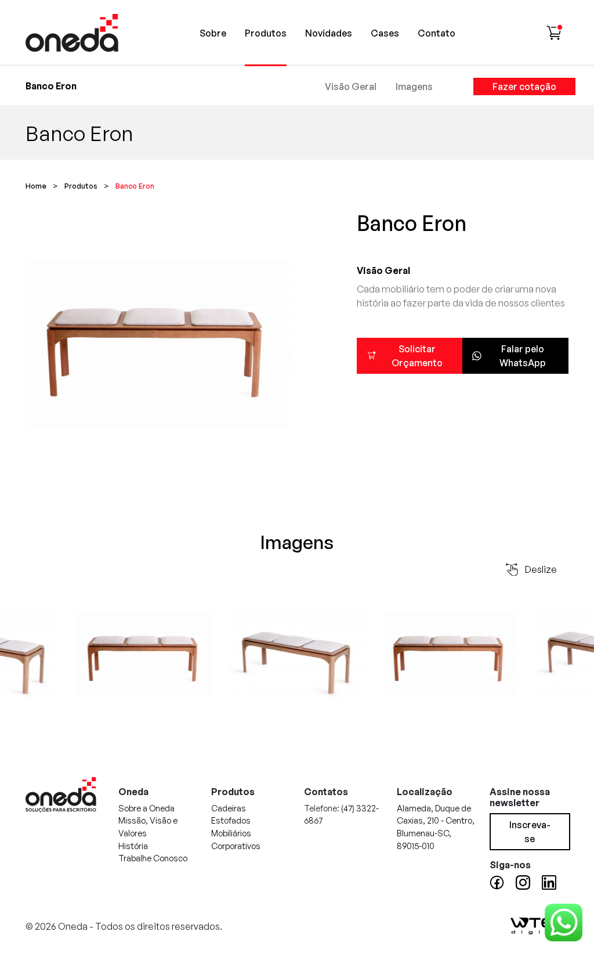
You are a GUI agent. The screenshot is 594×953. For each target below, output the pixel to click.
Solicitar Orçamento (417, 356)
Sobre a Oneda (146, 808)
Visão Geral (350, 86)
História (133, 845)
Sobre (213, 33)
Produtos (266, 33)
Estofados (231, 820)
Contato (436, 33)
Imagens (414, 86)
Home (36, 185)
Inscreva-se (529, 831)
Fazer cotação (524, 86)
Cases (385, 33)
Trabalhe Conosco (152, 858)
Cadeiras (228, 808)
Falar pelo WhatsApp (522, 356)
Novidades (328, 33)
